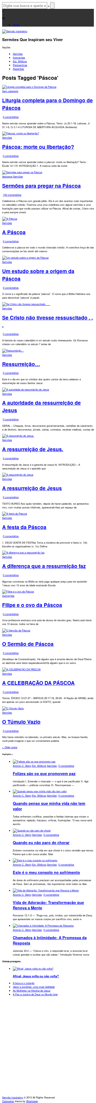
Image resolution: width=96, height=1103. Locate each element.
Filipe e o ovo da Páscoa (32, 605)
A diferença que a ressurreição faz (44, 566)
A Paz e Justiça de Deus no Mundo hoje (35, 994)
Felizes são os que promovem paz (44, 773)
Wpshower (32, 1101)
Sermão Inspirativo (12, 1097)
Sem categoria (10, 91)
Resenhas (18, 69)
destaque (7, 176)
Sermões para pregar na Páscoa (41, 185)
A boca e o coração (23, 983)
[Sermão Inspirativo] (14, 31)
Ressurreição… (21, 364)
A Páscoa (14, 232)
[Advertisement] (48, 1047)
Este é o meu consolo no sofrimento (46, 872)
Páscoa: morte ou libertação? (38, 146)
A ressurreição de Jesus (32, 488)
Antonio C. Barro (22, 766)
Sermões (18, 54)
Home (16, 25)
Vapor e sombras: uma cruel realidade (34, 987)
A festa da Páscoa (24, 527)
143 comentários (12, 195)
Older (9, 747)
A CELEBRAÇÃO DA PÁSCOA (38, 682)
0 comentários (11, 117)
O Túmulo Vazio (21, 721)
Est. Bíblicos (20, 61)
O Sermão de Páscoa (28, 644)
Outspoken (8, 1101)
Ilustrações (19, 57)
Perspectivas (20, 65)
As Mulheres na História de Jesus (31, 990)
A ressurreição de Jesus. (32, 449)
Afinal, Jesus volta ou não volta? (36, 976)
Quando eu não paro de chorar (41, 842)
